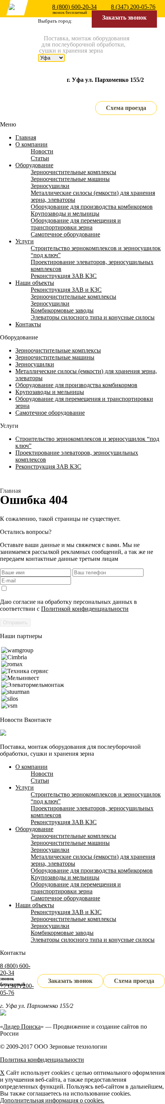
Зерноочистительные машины (70, 179)
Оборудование (34, 165)
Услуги (24, 241)
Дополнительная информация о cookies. (52, 1100)
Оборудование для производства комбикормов (92, 206)
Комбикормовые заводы (62, 310)
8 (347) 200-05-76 (133, 6)
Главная (25, 137)
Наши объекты (34, 282)
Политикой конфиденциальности (85, 608)
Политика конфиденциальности (42, 1059)
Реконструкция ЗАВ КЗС (64, 276)
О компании (31, 144)
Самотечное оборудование (65, 234)
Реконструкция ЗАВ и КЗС (66, 289)
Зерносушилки (50, 186)
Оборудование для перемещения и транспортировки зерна (76, 224)
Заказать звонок (124, 17)
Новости (42, 151)
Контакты (28, 324)
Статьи (40, 158)
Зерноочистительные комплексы (73, 172)
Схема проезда (126, 108)
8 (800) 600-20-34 (74, 6)
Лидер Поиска (22, 1026)
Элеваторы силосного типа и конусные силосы (93, 317)
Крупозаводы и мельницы (65, 213)
